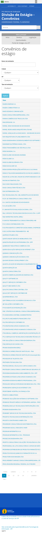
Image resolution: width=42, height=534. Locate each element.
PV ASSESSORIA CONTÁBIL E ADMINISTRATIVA (17, 315)
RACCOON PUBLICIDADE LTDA (12, 184)
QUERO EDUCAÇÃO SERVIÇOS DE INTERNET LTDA (19, 249)
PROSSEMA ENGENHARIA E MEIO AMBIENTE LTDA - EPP (20, 373)
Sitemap (31, 6)
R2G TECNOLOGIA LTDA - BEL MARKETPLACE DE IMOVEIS (21, 195)
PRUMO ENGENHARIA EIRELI (12, 348)
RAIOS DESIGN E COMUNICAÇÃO (13, 111)
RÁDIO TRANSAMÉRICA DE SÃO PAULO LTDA (17, 148)
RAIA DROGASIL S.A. (9, 122)
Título (4, 100)
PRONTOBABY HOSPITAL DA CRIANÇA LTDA (16, 391)
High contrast (22, 6)
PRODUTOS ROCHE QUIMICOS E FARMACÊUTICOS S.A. (20, 453)
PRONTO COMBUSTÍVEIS (10, 395)
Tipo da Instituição (7, 84)
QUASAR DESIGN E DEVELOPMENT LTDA (15, 260)
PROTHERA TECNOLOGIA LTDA (12, 362)
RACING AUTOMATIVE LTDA (11, 180)
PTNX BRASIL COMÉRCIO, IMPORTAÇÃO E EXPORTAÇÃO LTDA (22, 333)
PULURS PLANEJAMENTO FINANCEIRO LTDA (17, 318)
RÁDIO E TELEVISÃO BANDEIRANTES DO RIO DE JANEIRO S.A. (22, 173)
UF (2, 76)
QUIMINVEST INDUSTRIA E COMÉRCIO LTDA (16, 246)
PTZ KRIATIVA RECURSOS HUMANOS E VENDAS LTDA (19, 329)
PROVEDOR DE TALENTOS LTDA (13, 358)
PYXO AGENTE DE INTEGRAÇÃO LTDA (14, 308)
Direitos (19, 37)
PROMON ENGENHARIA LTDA (12, 409)
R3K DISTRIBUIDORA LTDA (11, 191)
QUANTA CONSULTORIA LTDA (12, 271)
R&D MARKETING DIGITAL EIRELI (13, 217)
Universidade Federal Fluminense (29, 516)
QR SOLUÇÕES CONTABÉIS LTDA (13, 304)
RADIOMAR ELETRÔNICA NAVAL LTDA (14, 144)
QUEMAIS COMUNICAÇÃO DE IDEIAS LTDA (16, 257)
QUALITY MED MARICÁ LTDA (11, 286)
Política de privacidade (9, 516)
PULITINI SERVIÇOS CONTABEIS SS (14, 322)
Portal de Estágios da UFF (21, 43)
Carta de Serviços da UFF (11, 518)
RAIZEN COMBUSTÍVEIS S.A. (11, 108)
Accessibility (12, 6)
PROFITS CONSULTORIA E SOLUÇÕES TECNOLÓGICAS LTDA (21, 442)
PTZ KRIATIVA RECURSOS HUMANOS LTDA (16, 326)
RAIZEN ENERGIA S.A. (9, 104)
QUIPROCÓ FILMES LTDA (10, 235)
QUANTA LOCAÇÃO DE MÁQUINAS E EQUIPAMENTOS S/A (20, 264)
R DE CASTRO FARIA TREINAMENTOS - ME (16, 231)
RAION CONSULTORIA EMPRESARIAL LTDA (16, 115)
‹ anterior (13, 472)
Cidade (4, 69)
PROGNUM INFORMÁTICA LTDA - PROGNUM (16, 435)
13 (18, 475)
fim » (4, 479)
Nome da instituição (8, 61)
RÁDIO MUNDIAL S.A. (9, 151)
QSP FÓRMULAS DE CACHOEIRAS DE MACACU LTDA (19, 300)
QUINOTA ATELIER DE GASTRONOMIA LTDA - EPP (18, 242)
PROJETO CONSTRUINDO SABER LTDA (15, 420)
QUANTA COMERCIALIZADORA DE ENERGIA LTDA (18, 275)
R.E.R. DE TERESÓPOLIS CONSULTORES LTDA (17, 198)
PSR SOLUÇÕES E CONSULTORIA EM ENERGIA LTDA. (19, 340)
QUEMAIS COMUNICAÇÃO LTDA (12, 253)
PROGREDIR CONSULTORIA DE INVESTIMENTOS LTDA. (20, 424)
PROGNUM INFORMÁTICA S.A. (12, 431)
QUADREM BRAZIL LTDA (10, 297)
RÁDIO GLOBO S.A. (8, 158)
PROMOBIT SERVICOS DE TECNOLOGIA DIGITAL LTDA (19, 413)
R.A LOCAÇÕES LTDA (9, 206)
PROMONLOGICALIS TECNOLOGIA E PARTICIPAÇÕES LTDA (21, 406)
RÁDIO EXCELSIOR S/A (10, 166)
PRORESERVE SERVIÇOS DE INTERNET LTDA (17, 388)
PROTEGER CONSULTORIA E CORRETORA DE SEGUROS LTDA (22, 369)
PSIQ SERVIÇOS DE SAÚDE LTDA (13, 344)
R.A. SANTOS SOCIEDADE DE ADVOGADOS (16, 202)
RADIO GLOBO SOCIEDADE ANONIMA (14, 155)
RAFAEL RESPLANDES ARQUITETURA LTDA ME (17, 129)
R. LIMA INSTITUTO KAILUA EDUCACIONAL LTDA (17, 209)
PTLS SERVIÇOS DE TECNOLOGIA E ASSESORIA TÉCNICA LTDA (22, 337)
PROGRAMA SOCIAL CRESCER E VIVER (15, 428)
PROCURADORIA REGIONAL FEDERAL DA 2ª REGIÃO (19, 464)
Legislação (32, 37)
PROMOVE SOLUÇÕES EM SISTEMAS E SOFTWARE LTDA (20, 399)
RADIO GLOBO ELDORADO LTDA (13, 162)
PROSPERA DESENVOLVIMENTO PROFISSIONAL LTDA (19, 380)
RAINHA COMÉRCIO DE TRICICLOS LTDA (15, 118)
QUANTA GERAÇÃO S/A (10, 268)
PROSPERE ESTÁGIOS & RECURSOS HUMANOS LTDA (19, 377)
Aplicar (5, 96)
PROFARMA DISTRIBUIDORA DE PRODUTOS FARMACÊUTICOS (22, 449)
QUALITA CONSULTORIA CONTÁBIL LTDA (15, 289)
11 (9, 475)
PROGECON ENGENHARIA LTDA (13, 438)
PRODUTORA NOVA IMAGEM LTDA (13, 457)
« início (5, 472)
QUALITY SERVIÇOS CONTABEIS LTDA (14, 282)
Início (7, 37)
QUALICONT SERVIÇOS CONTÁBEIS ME (15, 293)
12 (13, 475)
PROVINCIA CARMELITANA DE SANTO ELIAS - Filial (18, 351)
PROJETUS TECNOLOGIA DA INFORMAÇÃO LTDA (18, 417)
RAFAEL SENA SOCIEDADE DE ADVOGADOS (16, 126)
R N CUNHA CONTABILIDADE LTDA (13, 224)
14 (23, 475)
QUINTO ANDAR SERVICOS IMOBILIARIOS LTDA (17, 239)
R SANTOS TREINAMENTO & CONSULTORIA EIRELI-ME (19, 220)
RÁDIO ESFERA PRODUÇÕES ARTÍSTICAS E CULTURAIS (20, 169)
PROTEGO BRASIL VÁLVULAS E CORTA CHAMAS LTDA (19, 366)
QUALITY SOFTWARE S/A (10, 278)
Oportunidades (21, 40)
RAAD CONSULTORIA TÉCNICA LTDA (14, 188)
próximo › (34, 475)
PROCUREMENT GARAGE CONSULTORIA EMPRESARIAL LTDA (22, 460)
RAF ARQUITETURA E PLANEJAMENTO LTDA (16, 137)
